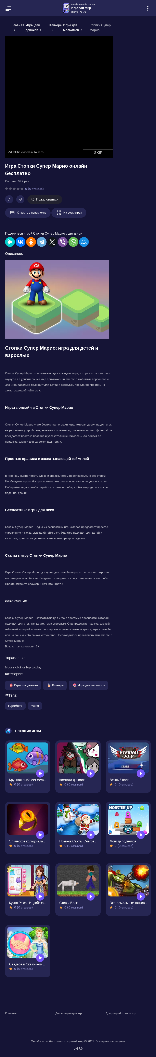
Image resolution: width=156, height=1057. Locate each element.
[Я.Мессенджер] (10, 242)
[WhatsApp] (73, 242)
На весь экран (72, 212)
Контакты (11, 1013)
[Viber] (63, 242)
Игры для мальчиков (91, 685)
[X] (52, 242)
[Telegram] (42, 242)
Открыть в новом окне (31, 212)
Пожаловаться (47, 199)
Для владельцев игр (68, 1013)
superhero (15, 706)
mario (35, 706)
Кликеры (58, 685)
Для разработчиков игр (121, 1013)
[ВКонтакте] (20, 242)
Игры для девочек (26, 685)
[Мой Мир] (84, 242)
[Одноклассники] (31, 242)
